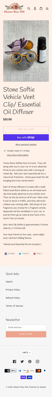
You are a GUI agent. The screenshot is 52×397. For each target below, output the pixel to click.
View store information (17, 155)
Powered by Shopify (37, 387)
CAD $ (25, 352)
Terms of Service (14, 306)
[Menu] (47, 8)
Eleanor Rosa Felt (20, 387)
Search (9, 281)
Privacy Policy (13, 289)
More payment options (26, 144)
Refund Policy (13, 298)
